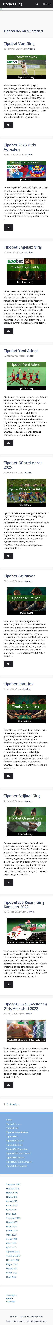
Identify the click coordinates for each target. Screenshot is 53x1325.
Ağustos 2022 (12, 1251)
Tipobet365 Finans (15, 1157)
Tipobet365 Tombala (16, 1165)
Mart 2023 (11, 1226)
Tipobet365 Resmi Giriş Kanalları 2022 (24, 904)
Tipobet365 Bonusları (17, 1149)
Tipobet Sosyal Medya (17, 1132)
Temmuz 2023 (13, 1218)
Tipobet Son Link (19, 683)
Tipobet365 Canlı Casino (18, 1153)
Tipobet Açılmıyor (19, 575)
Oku (8, 125)
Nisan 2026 (11, 1196)
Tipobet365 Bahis (15, 1140)
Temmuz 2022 (13, 1255)
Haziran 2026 (12, 1188)
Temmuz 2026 (13, 1184)
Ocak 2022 (11, 1276)
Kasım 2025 (12, 1205)
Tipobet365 (12, 1136)
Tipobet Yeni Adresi (21, 350)
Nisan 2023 (11, 1222)
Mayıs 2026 (12, 1192)
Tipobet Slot (12, 1128)
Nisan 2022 (11, 1268)
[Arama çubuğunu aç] (37, 4)
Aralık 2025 (11, 1201)
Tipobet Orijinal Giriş (22, 795)
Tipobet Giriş (12, 4)
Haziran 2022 (12, 1260)
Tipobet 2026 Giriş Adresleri (20, 147)
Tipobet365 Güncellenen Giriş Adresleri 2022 (25, 1006)
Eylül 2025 (11, 1213)
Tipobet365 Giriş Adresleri (19, 1161)
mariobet (10, 1301)
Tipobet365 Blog (14, 1144)
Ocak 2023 (11, 1234)
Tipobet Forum (13, 1123)
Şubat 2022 (11, 1272)
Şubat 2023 (11, 1230)
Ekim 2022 (11, 1243)
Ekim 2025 (11, 1209)
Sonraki (15, 1104)
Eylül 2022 (11, 1247)
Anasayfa (14, 1316)
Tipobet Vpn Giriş (19, 43)
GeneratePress (40, 1321)
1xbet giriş (11, 1295)
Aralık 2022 (11, 1239)
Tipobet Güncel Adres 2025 (23, 465)
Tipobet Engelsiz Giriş (23, 247)
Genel (9, 1119)
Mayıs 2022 (12, 1264)
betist (9, 1298)
